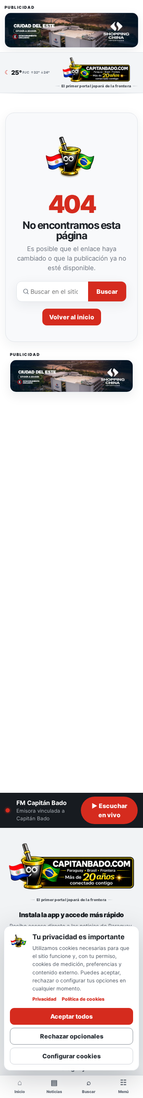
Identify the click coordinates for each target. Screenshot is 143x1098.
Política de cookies (83, 999)
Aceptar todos (71, 1016)
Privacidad (44, 999)
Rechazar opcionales (71, 1036)
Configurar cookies (71, 1056)
